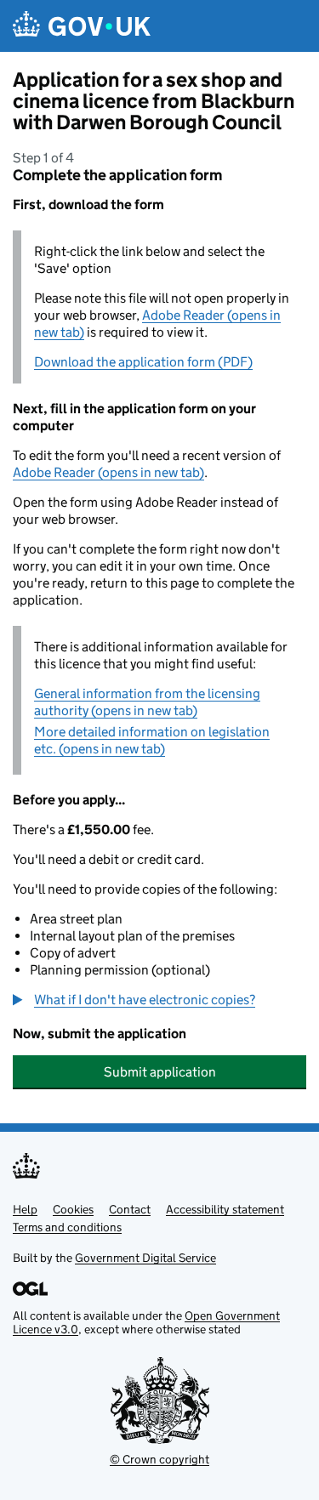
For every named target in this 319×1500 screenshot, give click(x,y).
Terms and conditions (67, 1227)
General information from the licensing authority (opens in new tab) (147, 702)
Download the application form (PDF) (143, 362)
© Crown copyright (159, 1459)
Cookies (73, 1209)
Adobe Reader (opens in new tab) (108, 472)
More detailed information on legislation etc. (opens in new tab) (152, 740)
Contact (130, 1209)
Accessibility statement (225, 1209)
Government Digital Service (145, 1257)
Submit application (160, 1072)
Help (25, 1209)
